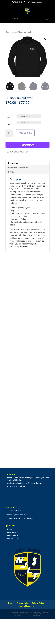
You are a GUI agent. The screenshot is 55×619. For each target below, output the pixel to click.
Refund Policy (12, 535)
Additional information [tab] (18, 167)
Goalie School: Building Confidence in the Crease (25, 483)
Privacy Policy (12, 532)
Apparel (15, 32)
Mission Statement (14, 538)
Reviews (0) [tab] (13, 172)
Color (9, 118)
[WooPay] (28, 145)
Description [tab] (13, 163)
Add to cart (25, 132)
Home (8, 32)
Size (8, 124)
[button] (45, 39)
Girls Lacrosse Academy (16, 486)
